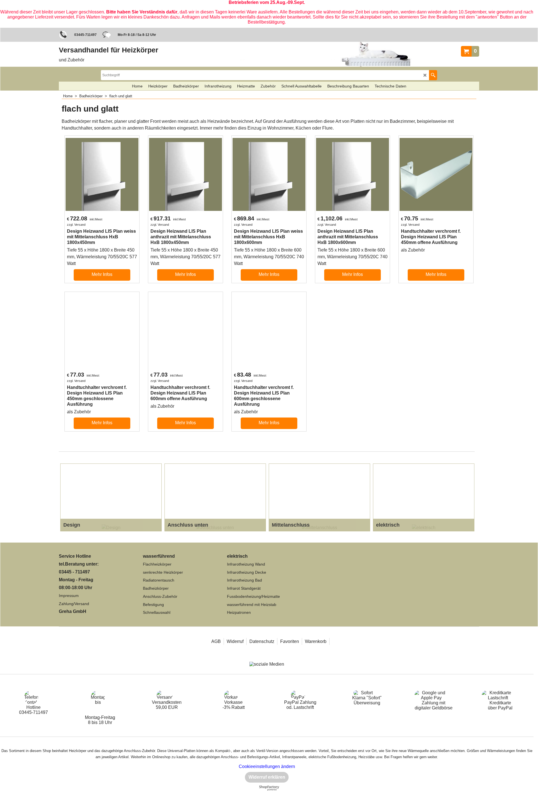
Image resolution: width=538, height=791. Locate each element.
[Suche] (433, 75)
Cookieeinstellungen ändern (267, 766)
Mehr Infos (102, 274)
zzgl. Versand (76, 224)
